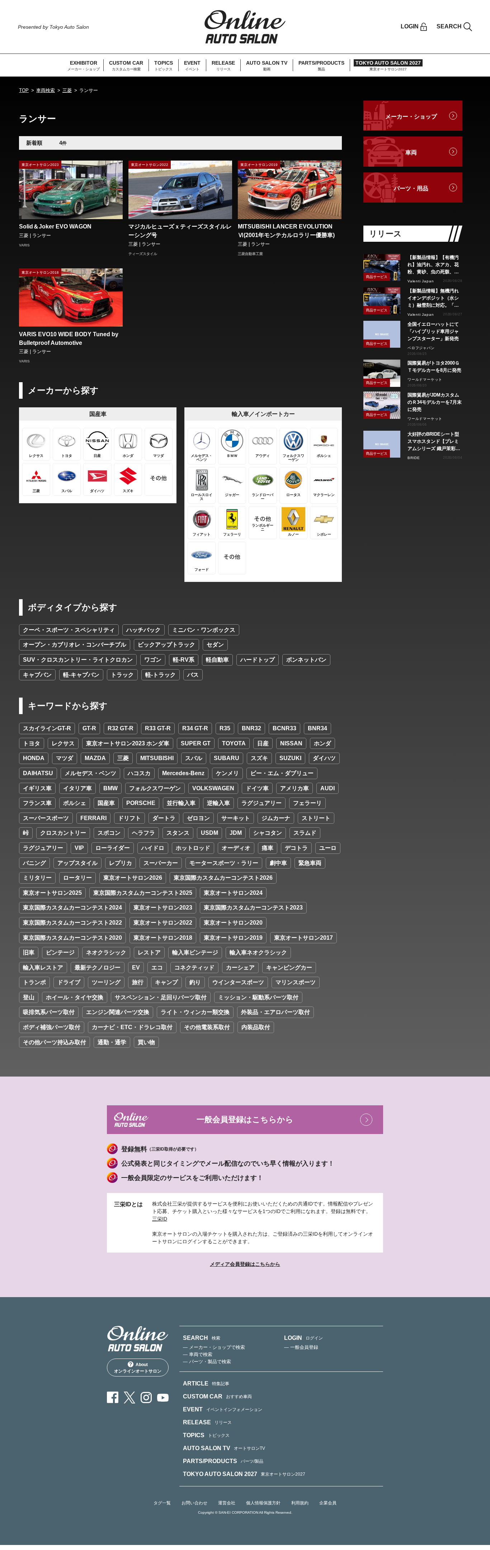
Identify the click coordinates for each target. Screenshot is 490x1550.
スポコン (109, 833)
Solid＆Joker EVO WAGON (55, 226)
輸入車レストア (43, 967)
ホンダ (322, 743)
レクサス (63, 743)
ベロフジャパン (421, 348)
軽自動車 (217, 660)
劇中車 (278, 863)
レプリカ (120, 863)
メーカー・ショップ (411, 117)
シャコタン (267, 833)
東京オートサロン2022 (162, 923)
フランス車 (37, 803)
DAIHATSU (38, 773)
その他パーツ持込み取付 (54, 1042)
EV (136, 967)
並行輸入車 (181, 803)
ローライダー (112, 848)
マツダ (64, 758)
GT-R (89, 728)
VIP (79, 848)
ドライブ (68, 982)
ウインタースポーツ (238, 982)
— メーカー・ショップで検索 (214, 1347)
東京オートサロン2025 (52, 893)
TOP (24, 90)
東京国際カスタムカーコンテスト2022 (72, 923)
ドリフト (129, 818)
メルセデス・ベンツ (90, 773)
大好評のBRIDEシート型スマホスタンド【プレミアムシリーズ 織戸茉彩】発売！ (433, 441)
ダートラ (163, 818)
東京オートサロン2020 (233, 923)
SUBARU (226, 758)
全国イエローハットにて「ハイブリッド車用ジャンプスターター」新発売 (433, 331)
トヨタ (31, 743)
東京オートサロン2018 (162, 938)
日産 (263, 743)
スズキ (259, 758)
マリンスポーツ (295, 982)
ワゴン (152, 660)
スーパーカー (160, 863)
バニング (34, 863)
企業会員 (327, 1503)
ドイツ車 (257, 788)
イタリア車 (77, 788)
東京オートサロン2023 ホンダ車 (127, 743)
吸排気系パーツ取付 (49, 1012)
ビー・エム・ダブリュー (282, 773)
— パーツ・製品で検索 (207, 1361)
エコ (157, 967)
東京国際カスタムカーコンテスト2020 (72, 938)
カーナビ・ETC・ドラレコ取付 (132, 1027)
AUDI (327, 788)
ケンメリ (227, 773)
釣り (195, 982)
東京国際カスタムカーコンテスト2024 (72, 907)
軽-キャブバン (81, 675)
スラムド (304, 833)
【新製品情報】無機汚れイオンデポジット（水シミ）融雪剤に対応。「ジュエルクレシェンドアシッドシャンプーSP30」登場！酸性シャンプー (434, 298)
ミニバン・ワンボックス (203, 630)
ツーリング (106, 982)
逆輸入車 (218, 803)
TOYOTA (234, 743)
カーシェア (240, 967)
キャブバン (37, 675)
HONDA (33, 758)
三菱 (67, 90)
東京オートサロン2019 (233, 938)
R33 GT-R (158, 728)
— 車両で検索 (197, 1354)
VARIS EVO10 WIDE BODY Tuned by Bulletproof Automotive (68, 338)
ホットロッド (193, 848)
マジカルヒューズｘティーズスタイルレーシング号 (180, 230)
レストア (149, 952)
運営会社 (226, 1503)
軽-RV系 (183, 660)
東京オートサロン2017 (303, 938)
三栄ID (159, 1219)
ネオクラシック (106, 952)
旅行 (137, 982)
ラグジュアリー (261, 803)
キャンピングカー (289, 967)
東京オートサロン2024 (233, 893)
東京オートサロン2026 (132, 878)
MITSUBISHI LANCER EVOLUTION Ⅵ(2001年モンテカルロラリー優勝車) (286, 230)
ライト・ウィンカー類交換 (195, 1012)
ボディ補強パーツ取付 (51, 1027)
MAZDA (95, 758)
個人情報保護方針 (263, 1503)
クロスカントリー (63, 833)
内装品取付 (255, 1027)
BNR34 (317, 728)
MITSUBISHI (157, 758)
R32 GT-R (120, 728)
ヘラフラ (143, 833)
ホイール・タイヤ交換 (74, 997)
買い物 (146, 1042)
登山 (28, 997)
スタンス (177, 833)
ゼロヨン (198, 818)
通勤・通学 (112, 1042)
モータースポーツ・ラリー (223, 863)
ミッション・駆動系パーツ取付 (258, 997)
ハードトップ (257, 660)
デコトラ (296, 848)
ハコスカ (139, 773)
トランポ (34, 982)
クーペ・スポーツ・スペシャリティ (69, 630)
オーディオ (236, 848)
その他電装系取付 (207, 1027)
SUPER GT (196, 743)
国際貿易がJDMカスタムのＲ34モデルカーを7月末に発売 (434, 402)
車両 (411, 152)
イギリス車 (37, 788)
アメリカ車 (294, 788)
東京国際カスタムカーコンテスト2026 (223, 878)
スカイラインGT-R (47, 728)
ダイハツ (324, 758)
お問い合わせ (194, 1503)
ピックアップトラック (166, 645)
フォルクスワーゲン (155, 788)
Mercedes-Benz (183, 773)
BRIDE (413, 458)
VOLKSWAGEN (213, 788)
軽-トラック (160, 675)
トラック (122, 675)
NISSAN (291, 743)
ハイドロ (152, 848)
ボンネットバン (306, 660)
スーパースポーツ (46, 818)
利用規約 (299, 1503)
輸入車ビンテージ (195, 952)
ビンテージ (60, 952)
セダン (215, 645)
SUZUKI (290, 758)
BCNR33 (284, 728)
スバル (193, 758)
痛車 (267, 848)
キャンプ (166, 982)
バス (193, 675)
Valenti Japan (420, 281)
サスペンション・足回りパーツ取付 (161, 997)
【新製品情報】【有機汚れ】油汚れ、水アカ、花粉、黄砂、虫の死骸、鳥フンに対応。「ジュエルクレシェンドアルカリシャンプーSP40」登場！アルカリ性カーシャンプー (434, 265)
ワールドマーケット (424, 379)
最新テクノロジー (98, 967)
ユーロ (327, 848)
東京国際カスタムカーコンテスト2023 (253, 907)
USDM (209, 833)
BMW (110, 788)
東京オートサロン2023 (162, 907)
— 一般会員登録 (301, 1347)
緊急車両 (309, 863)
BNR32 (251, 728)
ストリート (316, 818)
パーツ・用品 (411, 188)
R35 (225, 728)
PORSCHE (140, 803)
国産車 (106, 803)
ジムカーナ (276, 818)
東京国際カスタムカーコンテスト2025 (142, 893)
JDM (236, 833)
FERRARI (93, 818)
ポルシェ (74, 803)
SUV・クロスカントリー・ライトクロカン (78, 660)
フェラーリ (307, 803)
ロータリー (77, 878)
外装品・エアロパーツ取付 (275, 1012)
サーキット (235, 818)
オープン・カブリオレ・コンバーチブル (74, 645)
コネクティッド (194, 967)
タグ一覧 (162, 1503)
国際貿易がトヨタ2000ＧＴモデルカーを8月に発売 (434, 366)
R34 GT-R (195, 728)
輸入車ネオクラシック (258, 952)
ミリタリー (37, 878)
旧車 (28, 952)
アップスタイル (77, 863)
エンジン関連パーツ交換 (117, 1012)
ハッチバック (143, 630)
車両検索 (45, 90)
